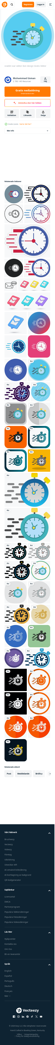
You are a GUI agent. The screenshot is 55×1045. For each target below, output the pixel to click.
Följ (45, 81)
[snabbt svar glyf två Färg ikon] (16, 429)
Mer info (10, 131)
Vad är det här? (25, 124)
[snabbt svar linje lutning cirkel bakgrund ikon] (16, 405)
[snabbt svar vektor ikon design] (16, 499)
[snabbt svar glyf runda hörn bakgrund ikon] (16, 452)
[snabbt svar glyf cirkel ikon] (16, 476)
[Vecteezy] (4, 4)
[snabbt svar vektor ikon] (14, 194)
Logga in (40, 4)
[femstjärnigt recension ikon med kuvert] (38, 324)
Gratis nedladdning (28, 92)
